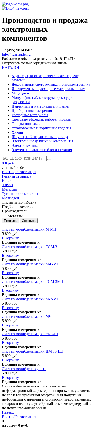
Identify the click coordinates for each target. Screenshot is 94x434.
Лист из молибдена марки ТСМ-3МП (32, 281)
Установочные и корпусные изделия (41, 128)
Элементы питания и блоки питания (42, 150)
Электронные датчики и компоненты (42, 141)
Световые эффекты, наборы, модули (41, 119)
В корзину (10, 238)
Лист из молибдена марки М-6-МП (31, 264)
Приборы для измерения (32, 110)
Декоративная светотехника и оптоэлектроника (51, 84)
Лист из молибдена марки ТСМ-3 (29, 247)
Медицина (20, 93)
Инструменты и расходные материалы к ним (48, 89)
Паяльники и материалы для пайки (40, 106)
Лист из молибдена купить (24, 369)
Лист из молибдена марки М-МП (29, 229)
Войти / (8, 172)
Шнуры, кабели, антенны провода (40, 137)
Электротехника (25, 145)
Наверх (8, 412)
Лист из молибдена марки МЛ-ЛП (30, 334)
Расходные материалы (30, 115)
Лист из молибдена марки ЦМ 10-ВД (32, 351)
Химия (17, 132)
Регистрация (25, 172)
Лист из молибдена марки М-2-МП (31, 299)
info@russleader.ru (16, 54)
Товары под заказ (26, 124)
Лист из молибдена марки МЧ (26, 316)
